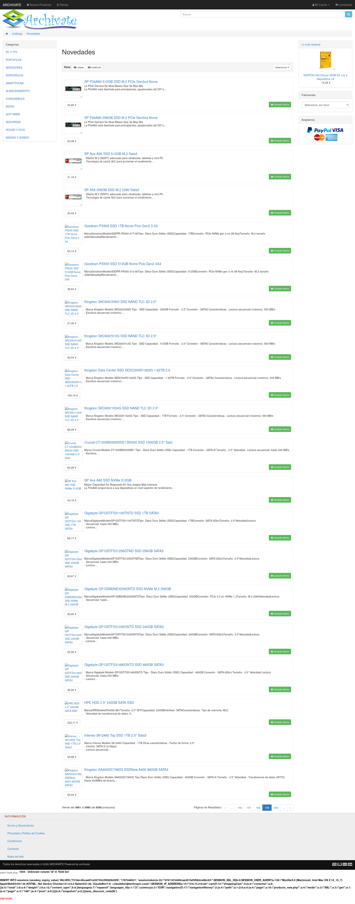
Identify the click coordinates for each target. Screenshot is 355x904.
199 (268, 807)
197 (249, 807)
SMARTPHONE (15, 83)
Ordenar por (281, 67)
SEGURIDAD (13, 122)
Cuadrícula (95, 67)
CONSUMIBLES (15, 98)
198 (258, 807)
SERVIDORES (14, 67)
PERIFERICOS (14, 75)
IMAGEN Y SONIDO (17, 137)
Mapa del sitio (15, 856)
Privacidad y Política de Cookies (26, 833)
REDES (10, 106)
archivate (84, 864)
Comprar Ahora (281, 104)
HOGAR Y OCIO (15, 130)
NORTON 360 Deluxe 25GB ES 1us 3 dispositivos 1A (325, 77)
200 (276, 807)
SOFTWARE (13, 114)
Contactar (13, 849)
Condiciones (14, 841)
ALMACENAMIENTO (18, 91)
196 (240, 807)
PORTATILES (13, 60)
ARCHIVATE (12, 4)
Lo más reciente (311, 44)
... (232, 807)
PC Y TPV (11, 52)
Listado (80, 67)
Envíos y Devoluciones (20, 825)
